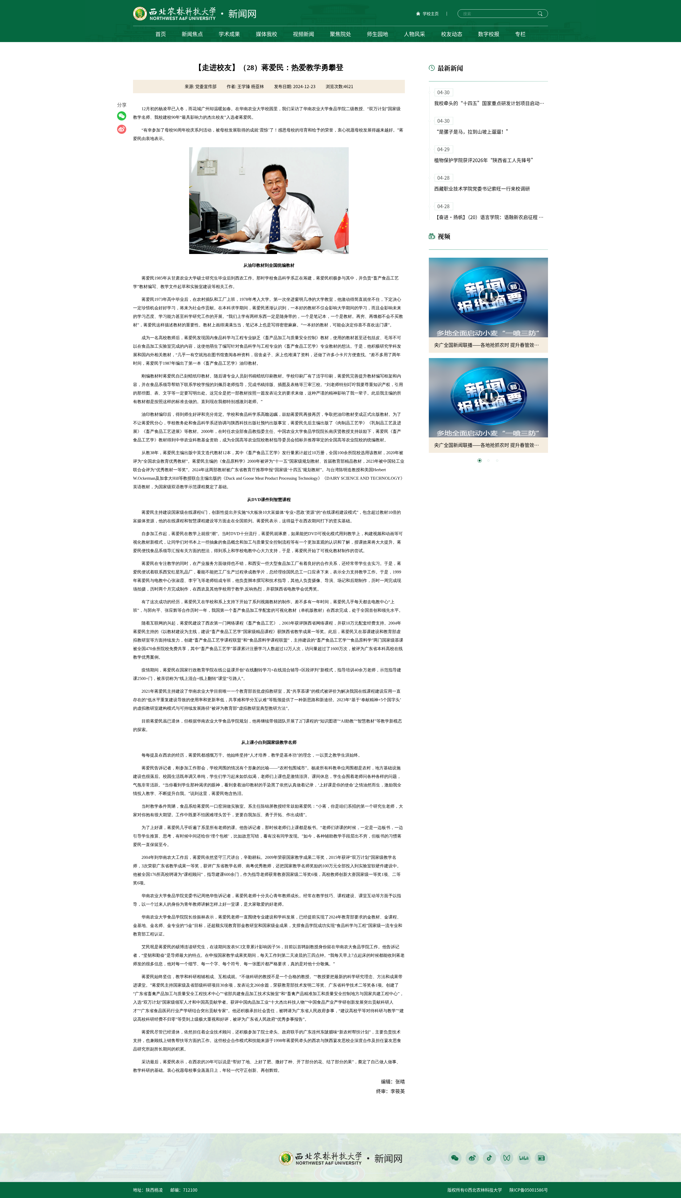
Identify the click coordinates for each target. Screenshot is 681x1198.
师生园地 (377, 34)
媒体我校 (266, 34)
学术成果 (229, 34)
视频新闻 (303, 34)
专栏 (520, 34)
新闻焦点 (192, 34)
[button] (480, 460)
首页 (160, 34)
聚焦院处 (340, 34)
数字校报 (488, 34)
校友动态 (451, 34)
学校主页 (431, 14)
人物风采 (414, 34)
